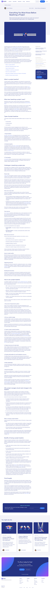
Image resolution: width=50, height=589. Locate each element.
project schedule (16, 145)
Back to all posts (8, 5)
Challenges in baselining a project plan (12, 69)
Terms (29, 587)
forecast (15, 464)
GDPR (24, 587)
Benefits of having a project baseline (12, 75)
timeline (17, 54)
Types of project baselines (10, 68)
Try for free (42, 1)
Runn (5, 342)
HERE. (8, 433)
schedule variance (11, 150)
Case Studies (14, 1)
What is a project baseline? (10, 64)
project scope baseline (8, 135)
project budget (16, 109)
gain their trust (15, 49)
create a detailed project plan (23, 281)
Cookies (32, 587)
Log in (47, 1)
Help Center (35, 584)
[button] (10, 1)
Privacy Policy (20, 587)
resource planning (27, 202)
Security (27, 587)
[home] (4, 1)
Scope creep (6, 175)
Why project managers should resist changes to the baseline (16, 73)
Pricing (24, 1)
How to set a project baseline (11, 71)
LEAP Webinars (35, 582)
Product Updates (21, 582)
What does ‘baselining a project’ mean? (12, 66)
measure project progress (16, 333)
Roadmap (21, 583)
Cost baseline (6, 159)
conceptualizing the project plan (17, 47)
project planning (25, 335)
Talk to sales (28, 569)
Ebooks (35, 583)
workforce (6, 266)
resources (9, 48)
